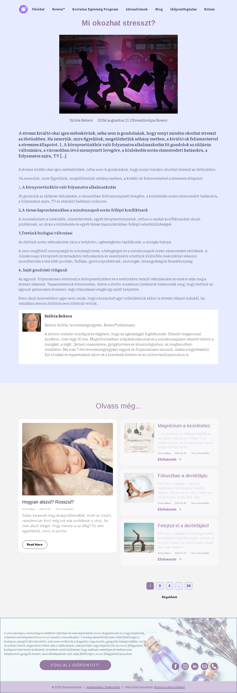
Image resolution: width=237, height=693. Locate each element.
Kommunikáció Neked (169, 687)
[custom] (204, 666)
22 (189, 586)
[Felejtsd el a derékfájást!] (139, 542)
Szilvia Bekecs (29, 509)
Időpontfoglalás (183, 8)
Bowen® (58, 8)
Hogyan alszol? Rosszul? (48, 501)
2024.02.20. (45, 509)
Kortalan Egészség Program (95, 8)
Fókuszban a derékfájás (182, 475)
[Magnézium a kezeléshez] (139, 442)
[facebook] (175, 666)
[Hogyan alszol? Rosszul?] (67, 459)
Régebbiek (169, 597)
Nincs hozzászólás (65, 509)
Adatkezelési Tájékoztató (103, 687)
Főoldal (38, 8)
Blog (159, 8)
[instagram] (185, 666)
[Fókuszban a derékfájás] (139, 492)
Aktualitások (137, 8)
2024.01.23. (181, 553)
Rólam (209, 8)
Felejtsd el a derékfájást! (183, 525)
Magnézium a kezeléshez (184, 425)
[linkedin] (194, 666)
